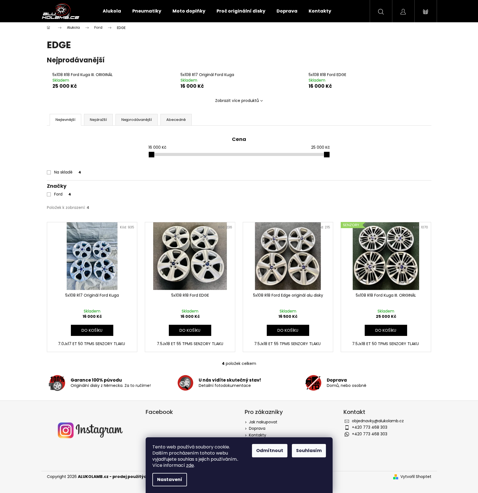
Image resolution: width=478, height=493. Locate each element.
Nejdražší (98, 119)
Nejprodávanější (136, 119)
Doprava (257, 428)
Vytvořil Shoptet (415, 476)
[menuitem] (112, 11)
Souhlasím (309, 450)
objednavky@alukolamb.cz (378, 421)
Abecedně (176, 119)
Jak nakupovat (263, 422)
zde (190, 465)
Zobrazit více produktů (237, 100)
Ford (62, 194)
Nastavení (169, 479)
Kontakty (257, 435)
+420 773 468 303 (369, 427)
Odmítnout (269, 450)
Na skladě (67, 172)
